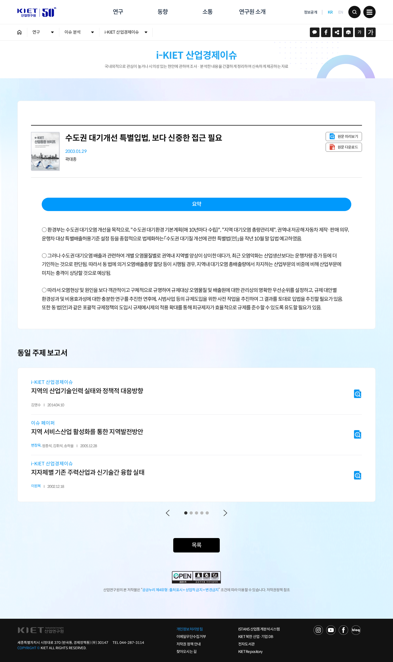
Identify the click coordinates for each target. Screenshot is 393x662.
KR (330, 12)
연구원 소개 (252, 11)
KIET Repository (250, 651)
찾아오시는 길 (186, 651)
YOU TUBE (331, 630)
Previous (167, 512)
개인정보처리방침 (189, 629)
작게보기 (359, 32)
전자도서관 (246, 644)
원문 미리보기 (348, 136)
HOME (19, 32)
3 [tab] (196, 513)
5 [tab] (207, 513)
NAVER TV (318, 630)
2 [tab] (191, 513)
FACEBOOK (343, 630)
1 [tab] (185, 513)
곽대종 (71, 159)
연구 (118, 11)
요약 (196, 204)
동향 (162, 11)
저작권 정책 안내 (188, 644)
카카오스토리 (314, 32)
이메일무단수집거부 (191, 636)
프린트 (348, 32)
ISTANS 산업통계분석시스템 (259, 629)
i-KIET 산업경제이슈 (122, 32)
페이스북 (326, 32)
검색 (354, 12)
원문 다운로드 (348, 147)
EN (340, 12)
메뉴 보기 (369, 12)
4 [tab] (201, 513)
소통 (207, 11)
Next (225, 512)
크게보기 (371, 32)
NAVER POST (356, 630)
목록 (196, 545)
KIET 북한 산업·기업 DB (255, 636)
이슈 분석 (72, 32)
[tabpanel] (196, 435)
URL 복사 (337, 32)
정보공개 (310, 12)
